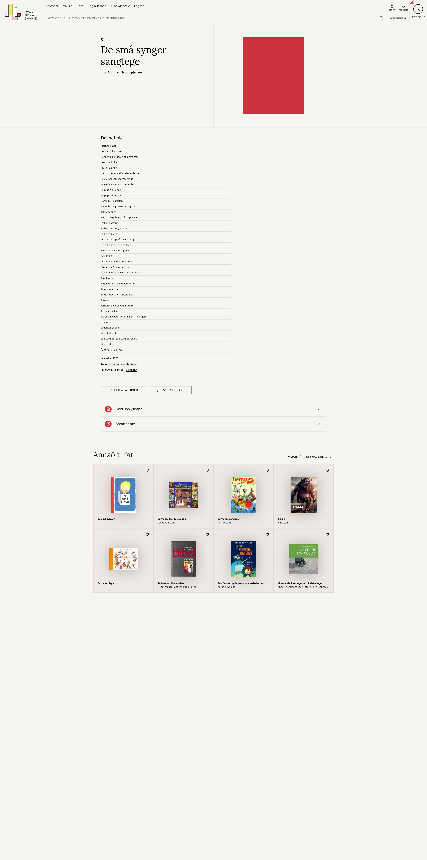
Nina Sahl (283, 522)
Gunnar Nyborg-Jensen (125, 72)
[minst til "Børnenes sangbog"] (267, 470)
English (139, 6)
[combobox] (214, 18)
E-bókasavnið (120, 6)
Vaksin (68, 6)
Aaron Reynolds (226, 587)
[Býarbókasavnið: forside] (21, 12)
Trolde (281, 519)
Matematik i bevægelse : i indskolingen (300, 583)
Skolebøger (131, 364)
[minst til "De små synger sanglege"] (103, 39)
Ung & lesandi (97, 6)
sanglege (115, 364)
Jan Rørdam (224, 522)
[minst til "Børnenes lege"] (147, 534)
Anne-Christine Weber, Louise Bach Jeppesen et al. (303, 587)
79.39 (115, 358)
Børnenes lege (106, 583)
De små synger (106, 519)
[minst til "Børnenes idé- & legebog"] (207, 470)
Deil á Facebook (126, 390)
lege (123, 364)
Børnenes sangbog (228, 519)
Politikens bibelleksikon (171, 583)
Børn (80, 6)
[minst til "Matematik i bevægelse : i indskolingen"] (327, 534)
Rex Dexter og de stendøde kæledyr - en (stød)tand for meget (241, 584)
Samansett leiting (398, 18)
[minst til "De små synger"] (147, 470)
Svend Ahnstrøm (167, 522)
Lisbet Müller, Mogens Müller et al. (177, 587)
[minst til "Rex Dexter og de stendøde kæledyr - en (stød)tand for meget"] (267, 534)
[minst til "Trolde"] (327, 470)
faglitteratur (131, 369)
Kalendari (52, 6)
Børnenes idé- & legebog (172, 519)
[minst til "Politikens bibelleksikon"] (207, 534)
